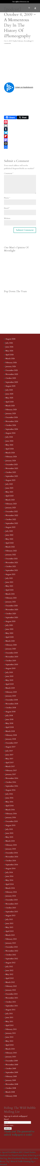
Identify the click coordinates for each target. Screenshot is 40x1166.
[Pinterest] (20, 122)
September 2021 (12, 570)
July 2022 (9, 531)
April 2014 (10, 884)
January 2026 (11, 366)
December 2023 (12, 464)
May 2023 (9, 492)
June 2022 (9, 535)
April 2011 (10, 1025)
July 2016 (9, 794)
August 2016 (10, 790)
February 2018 (11, 735)
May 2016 (9, 802)
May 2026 (9, 351)
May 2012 (9, 974)
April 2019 (10, 684)
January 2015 (11, 849)
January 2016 (11, 817)
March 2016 (10, 809)
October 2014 (11, 860)
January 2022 (11, 554)
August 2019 (10, 668)
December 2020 (12, 605)
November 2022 (12, 515)
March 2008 (10, 1092)
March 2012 (10, 982)
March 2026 (10, 358)
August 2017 (10, 747)
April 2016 (10, 805)
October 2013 (11, 908)
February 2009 (11, 1076)
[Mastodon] (20, 140)
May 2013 (9, 927)
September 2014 (12, 864)
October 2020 (11, 613)
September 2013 (12, 911)
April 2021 (10, 590)
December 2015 (12, 821)
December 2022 (12, 511)
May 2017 (9, 758)
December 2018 (12, 700)
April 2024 (10, 449)
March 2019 (10, 688)
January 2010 (11, 1056)
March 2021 (10, 594)
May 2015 (9, 837)
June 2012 (9, 970)
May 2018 (9, 723)
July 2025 (9, 390)
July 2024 (9, 437)
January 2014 (11, 896)
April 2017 (10, 762)
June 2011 (9, 1017)
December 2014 (12, 853)
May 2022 (9, 539)
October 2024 (11, 425)
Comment (8, 173)
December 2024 (12, 417)
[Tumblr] (20, 129)
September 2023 (12, 476)
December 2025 (12, 370)
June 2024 (9, 441)
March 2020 (10, 641)
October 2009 (11, 1068)
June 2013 (9, 923)
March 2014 (10, 888)
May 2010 (9, 1041)
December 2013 (12, 900)
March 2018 (10, 731)
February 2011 (11, 1029)
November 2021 (12, 562)
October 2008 (11, 1088)
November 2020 (12, 609)
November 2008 (12, 1084)
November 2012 (12, 951)
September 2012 (12, 958)
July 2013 (9, 919)
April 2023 (10, 496)
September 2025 (12, 382)
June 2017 (9, 755)
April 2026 (10, 354)
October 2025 (11, 378)
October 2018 (11, 707)
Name (7, 198)
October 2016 (11, 782)
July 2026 (9, 343)
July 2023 (9, 484)
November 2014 (12, 856)
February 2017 (11, 770)
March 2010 (10, 1049)
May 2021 (9, 586)
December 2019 (12, 653)
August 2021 (10, 574)
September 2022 (12, 523)
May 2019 (9, 680)
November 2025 (12, 374)
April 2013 (10, 931)
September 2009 (12, 1072)
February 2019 (11, 692)
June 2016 (9, 798)
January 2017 (11, 774)
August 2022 (10, 527)
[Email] (20, 125)
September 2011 (12, 1006)
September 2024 (12, 429)
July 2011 (9, 1013)
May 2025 (9, 398)
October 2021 (11, 566)
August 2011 (10, 1009)
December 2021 (12, 558)
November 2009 (12, 1064)
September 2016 (12, 786)
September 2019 (12, 664)
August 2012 (10, 962)
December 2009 (12, 1060)
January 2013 (11, 943)
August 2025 (10, 386)
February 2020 (11, 645)
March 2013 (10, 935)
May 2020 (9, 633)
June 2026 (9, 347)
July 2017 (9, 751)
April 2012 (10, 978)
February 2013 (11, 939)
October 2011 (11, 1002)
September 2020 (12, 617)
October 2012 (11, 955)
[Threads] (20, 143)
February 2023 (11, 503)
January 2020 (11, 649)
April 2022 (10, 543)
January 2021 (11, 602)
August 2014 (10, 868)
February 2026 (11, 362)
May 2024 (9, 445)
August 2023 (10, 480)
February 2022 (11, 551)
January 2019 (11, 696)
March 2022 (10, 547)
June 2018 (9, 719)
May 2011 (9, 1021)
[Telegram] (20, 132)
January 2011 (11, 1033)
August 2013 (10, 915)
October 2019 (11, 660)
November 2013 (12, 904)
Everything (27, 41)
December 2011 (12, 994)
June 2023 (9, 488)
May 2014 (9, 880)
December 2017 (12, 743)
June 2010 (9, 1037)
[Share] (20, 147)
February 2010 (11, 1053)
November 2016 (12, 778)
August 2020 (10, 621)
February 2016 (11, 813)
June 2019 (9, 676)
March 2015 (10, 841)
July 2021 (9, 578)
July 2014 (9, 872)
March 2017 (10, 766)
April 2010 (10, 1045)
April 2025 (10, 402)
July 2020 (9, 625)
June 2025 (9, 394)
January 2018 (11, 739)
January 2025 (11, 413)
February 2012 (11, 986)
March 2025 (10, 405)
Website (7, 218)
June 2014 (9, 876)
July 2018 (9, 715)
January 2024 (11, 460)
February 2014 (11, 892)
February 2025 (11, 409)
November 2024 (12, 421)
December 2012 (12, 947)
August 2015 (10, 825)
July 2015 (9, 829)
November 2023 (12, 468)
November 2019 (12, 656)
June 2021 (9, 582)
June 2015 (9, 833)
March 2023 (10, 500)
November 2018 (12, 703)
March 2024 (10, 452)
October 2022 (11, 519)
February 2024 (11, 456)
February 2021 (11, 598)
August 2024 (10, 433)
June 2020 (9, 629)
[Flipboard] (20, 136)
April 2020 (10, 637)
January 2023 (11, 507)
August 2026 (10, 339)
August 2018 (10, 711)
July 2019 (9, 672)
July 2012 (9, 966)
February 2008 (11, 1096)
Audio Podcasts (18, 41)
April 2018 (10, 727)
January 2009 (11, 1080)
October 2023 (11, 472)
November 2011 (12, 998)
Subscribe (8, 1128)
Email (7, 208)
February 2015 (11, 845)
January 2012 (11, 990)
